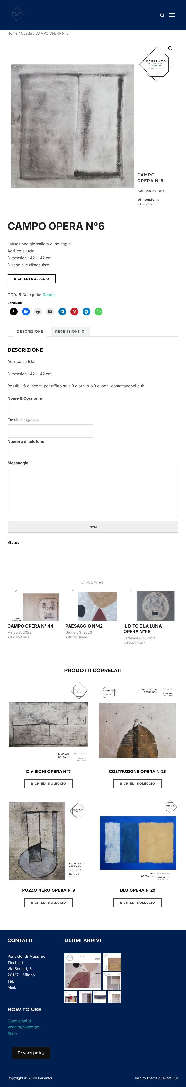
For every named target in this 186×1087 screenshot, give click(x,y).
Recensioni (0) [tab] (70, 331)
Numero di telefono (26, 441)
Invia (93, 527)
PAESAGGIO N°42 (84, 625)
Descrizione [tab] (30, 331)
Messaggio (18, 462)
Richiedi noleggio (31, 279)
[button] (170, 48)
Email (23, 419)
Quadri (26, 33)
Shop (12, 1033)
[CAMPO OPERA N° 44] (34, 605)
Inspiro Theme (146, 1078)
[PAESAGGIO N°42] (92, 605)
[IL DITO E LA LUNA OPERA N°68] (150, 605)
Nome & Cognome (25, 398)
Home (13, 33)
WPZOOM (170, 1078)
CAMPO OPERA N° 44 (30, 625)
